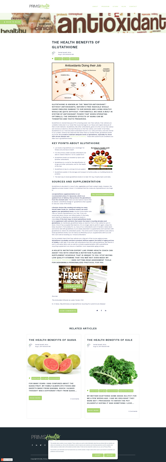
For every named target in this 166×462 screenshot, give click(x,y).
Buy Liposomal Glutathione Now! (102, 194)
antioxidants (75, 59)
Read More (35, 398)
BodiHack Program (61, 260)
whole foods (36, 378)
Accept (98, 455)
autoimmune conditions (78, 136)
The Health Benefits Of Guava (52, 339)
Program (105, 6)
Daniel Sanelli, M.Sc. (64, 52)
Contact (133, 6)
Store (115, 6)
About (95, 6)
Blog (124, 6)
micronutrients (54, 378)
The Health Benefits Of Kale (110, 339)
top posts (66, 59)
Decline (110, 455)
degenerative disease (126, 391)
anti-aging (58, 59)
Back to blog (13, 22)
